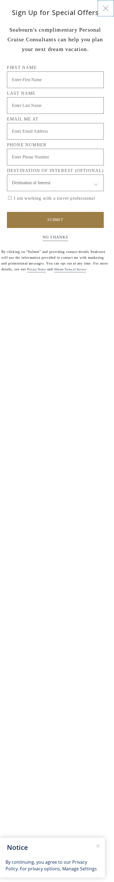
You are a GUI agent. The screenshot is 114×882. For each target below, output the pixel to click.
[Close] (105, 8)
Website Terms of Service (70, 269)
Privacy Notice (36, 269)
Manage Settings (79, 869)
